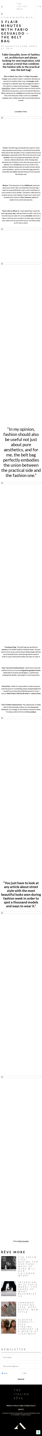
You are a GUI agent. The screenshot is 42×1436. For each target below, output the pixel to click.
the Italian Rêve (18, 1413)
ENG (6, 1373)
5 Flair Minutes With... (18, 17)
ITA (25, 1373)
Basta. (29, 1414)
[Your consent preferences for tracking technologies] (38, 1432)
